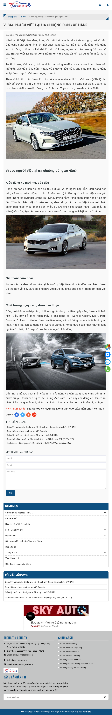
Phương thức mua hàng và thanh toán (76, 664)
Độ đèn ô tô (10, 535)
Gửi (10, 493)
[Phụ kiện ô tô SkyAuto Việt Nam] (20, 5)
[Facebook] (108, 355)
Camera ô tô (11, 518)
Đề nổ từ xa (10, 547)
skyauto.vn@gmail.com (23, 655)
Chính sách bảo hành (69, 652)
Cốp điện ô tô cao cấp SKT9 (18, 564)
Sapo (88, 711)
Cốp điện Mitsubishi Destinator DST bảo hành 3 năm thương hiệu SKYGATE (42, 427)
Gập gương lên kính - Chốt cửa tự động (23, 541)
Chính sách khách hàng (70, 655)
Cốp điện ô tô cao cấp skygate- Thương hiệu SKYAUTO (32, 435)
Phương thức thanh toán (70, 659)
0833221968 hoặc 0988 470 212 (30, 651)
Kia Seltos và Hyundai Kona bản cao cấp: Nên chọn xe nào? (65, 408)
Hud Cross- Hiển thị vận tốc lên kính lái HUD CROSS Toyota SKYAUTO (39, 443)
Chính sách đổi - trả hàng (71, 648)
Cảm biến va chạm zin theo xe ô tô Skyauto (27, 431)
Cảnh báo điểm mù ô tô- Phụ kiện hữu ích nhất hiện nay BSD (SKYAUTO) (40, 439)
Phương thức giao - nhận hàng (73, 667)
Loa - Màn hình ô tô (14, 530)
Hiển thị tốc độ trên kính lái (17, 524)
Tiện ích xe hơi (12, 558)
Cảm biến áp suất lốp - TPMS (19, 513)
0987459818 (22, 660)
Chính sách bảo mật (69, 644)
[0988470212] (108, 369)
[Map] (108, 347)
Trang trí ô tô (11, 552)
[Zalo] (108, 362)
